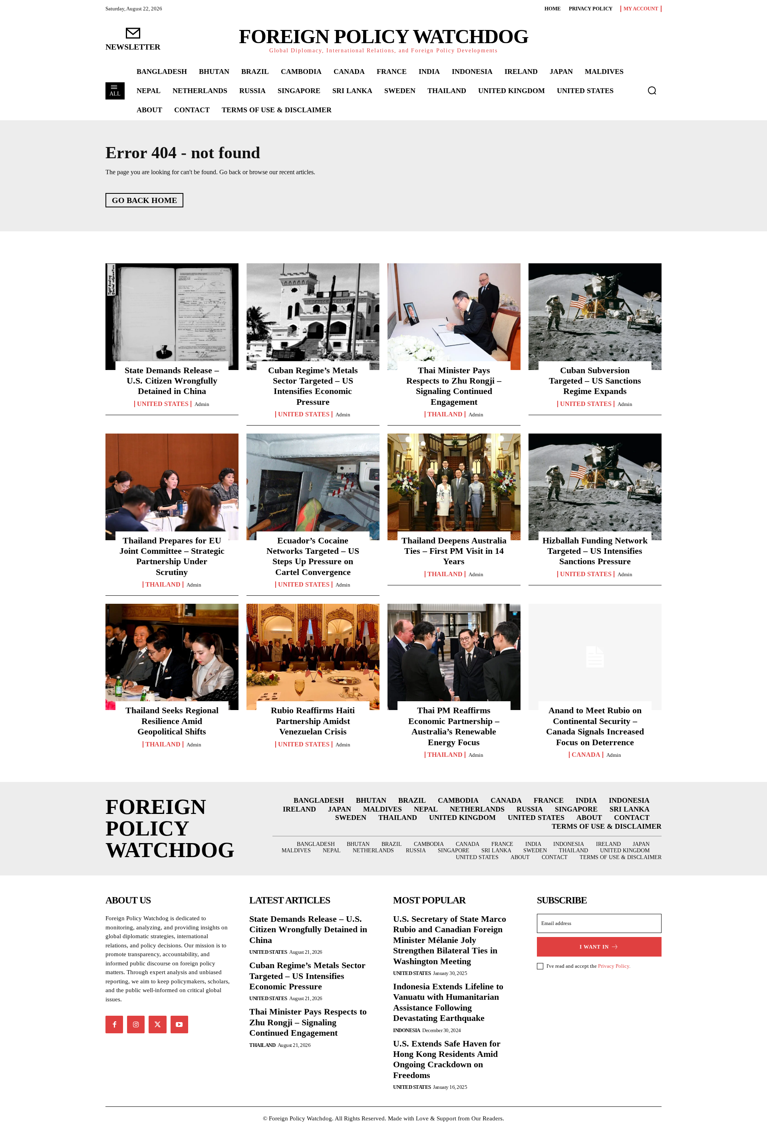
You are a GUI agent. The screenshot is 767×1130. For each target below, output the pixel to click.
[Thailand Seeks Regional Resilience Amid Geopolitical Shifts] (171, 657)
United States (163, 404)
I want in (594, 947)
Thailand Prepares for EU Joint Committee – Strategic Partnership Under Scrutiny (172, 556)
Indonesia (406, 1030)
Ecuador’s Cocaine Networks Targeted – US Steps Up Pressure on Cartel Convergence (312, 556)
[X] (157, 1024)
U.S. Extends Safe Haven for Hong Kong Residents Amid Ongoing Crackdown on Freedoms (447, 1059)
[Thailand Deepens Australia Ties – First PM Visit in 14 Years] (454, 487)
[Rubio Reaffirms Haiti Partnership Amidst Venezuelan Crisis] (313, 657)
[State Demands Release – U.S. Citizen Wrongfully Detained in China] (171, 316)
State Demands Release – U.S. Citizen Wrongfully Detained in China (172, 380)
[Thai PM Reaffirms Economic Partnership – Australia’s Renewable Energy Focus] (454, 657)
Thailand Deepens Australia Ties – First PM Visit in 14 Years (454, 551)
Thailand (445, 414)
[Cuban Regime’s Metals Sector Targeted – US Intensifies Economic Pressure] (313, 316)
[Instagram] (136, 1024)
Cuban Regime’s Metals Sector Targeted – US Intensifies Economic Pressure (313, 386)
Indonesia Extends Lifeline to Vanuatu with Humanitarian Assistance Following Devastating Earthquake (448, 1002)
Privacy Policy (613, 966)
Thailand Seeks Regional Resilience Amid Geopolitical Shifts (172, 720)
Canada (586, 755)
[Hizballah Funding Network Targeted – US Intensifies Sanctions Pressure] (595, 487)
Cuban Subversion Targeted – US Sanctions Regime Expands (595, 380)
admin (202, 404)
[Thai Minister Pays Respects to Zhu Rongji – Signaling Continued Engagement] (454, 316)
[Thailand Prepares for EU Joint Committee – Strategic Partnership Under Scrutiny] (171, 487)
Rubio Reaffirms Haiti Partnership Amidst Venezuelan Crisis (313, 720)
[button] (652, 90)
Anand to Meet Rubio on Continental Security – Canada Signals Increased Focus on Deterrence (595, 726)
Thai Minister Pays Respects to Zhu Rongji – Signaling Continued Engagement (453, 386)
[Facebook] (114, 1024)
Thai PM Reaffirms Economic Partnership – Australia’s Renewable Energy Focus (453, 726)
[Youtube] (179, 1024)
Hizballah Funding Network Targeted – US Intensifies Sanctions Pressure (595, 551)
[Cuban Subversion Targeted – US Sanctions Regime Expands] (595, 316)
